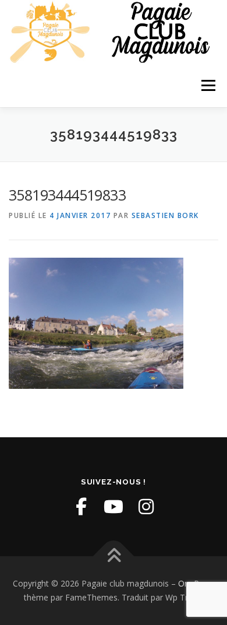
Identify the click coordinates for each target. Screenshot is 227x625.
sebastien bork (165, 215)
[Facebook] (81, 506)
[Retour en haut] (113, 556)
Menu (207, 85)
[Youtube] (113, 506)
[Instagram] (146, 506)
